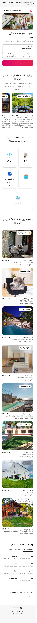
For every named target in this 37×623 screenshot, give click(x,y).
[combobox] (18, 49)
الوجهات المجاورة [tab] (28, 549)
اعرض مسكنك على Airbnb (12, 10)
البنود (13, 613)
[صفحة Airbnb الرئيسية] (31, 10)
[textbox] (25, 56)
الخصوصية (20, 613)
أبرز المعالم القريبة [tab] (14, 549)
